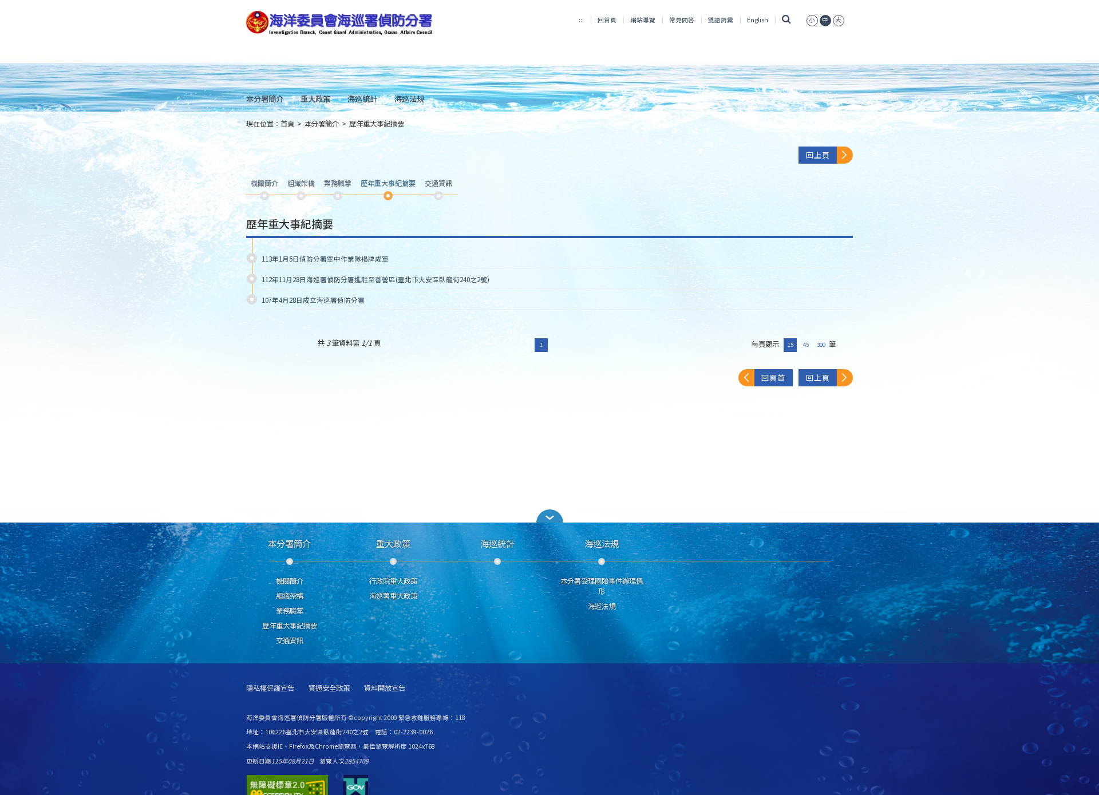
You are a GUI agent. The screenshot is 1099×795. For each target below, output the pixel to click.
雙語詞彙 (720, 19)
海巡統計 (362, 98)
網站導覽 (642, 19)
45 (806, 345)
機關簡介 (289, 581)
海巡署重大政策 (393, 596)
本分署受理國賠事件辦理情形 (601, 586)
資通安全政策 (329, 688)
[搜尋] (786, 19)
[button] (549, 516)
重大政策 (315, 98)
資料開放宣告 (384, 688)
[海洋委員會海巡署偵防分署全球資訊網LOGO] (341, 23)
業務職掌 (289, 611)
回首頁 (607, 19)
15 (790, 345)
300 (821, 345)
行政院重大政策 (393, 581)
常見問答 (681, 19)
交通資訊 (289, 640)
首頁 (287, 123)
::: (581, 19)
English (757, 19)
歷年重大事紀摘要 (376, 123)
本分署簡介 (264, 98)
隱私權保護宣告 (270, 688)
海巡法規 (409, 98)
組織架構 (289, 596)
